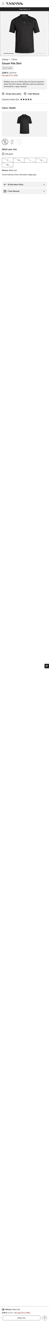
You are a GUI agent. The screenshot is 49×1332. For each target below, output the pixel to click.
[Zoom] (24, 34)
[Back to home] (14, 3)
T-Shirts (14, 59)
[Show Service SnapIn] (46, 666)
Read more (32, 174)
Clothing (5, 59)
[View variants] (2, 54)
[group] (24, 33)
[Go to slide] (19, 53)
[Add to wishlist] (44, 1318)
